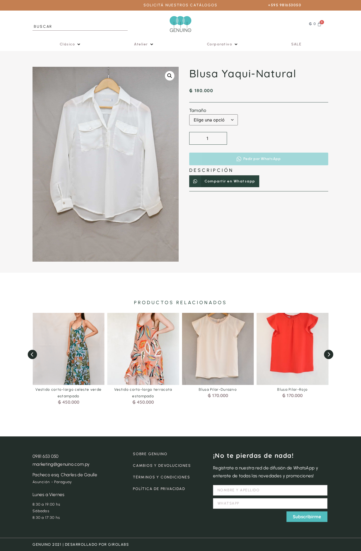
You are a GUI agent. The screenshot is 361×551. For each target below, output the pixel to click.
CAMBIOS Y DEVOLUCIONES (162, 465)
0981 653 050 (46, 456)
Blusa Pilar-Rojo (292, 389)
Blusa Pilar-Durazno (218, 389)
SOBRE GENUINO (150, 454)
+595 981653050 (284, 5)
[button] (71, 44)
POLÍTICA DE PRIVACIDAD (159, 489)
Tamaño (197, 110)
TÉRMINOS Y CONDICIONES (161, 477)
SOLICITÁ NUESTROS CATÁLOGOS (181, 5)
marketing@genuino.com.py (61, 464)
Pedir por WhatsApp (262, 159)
